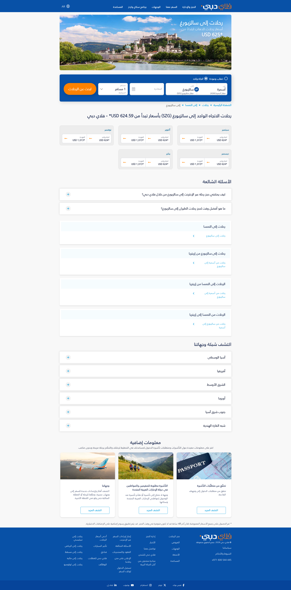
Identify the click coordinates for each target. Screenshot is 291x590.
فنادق (104, 552)
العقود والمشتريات (121, 552)
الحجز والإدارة (189, 7)
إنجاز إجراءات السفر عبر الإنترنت (122, 538)
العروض (176, 542)
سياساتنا (227, 548)
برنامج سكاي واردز (137, 7)
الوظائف (103, 564)
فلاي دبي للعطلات (97, 558)
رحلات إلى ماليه (74, 558)
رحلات (205, 105)
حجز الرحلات (174, 536)
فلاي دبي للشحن (147, 554)
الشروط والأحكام (223, 553)
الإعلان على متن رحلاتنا (123, 560)
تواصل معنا (149, 548)
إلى (192, 86)
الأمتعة (176, 554)
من (224, 86)
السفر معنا (171, 7)
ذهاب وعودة (216, 78)
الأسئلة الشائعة (123, 546)
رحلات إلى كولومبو (73, 564)
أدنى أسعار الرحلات (101, 538)
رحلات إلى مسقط (73, 552)
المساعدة (118, 7)
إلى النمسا (191, 105)
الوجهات (156, 7)
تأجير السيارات (100, 546)
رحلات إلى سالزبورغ (215, 235)
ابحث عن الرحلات (80, 89)
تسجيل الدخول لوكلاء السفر (124, 569)
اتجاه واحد (198, 78)
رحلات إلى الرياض (73, 546)
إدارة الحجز (150, 536)
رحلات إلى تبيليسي (77, 538)
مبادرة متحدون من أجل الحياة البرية (146, 562)
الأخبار (152, 542)
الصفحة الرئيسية (222, 105)
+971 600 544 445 (221, 560)
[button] (145, 194)
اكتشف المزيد (211, 510)
